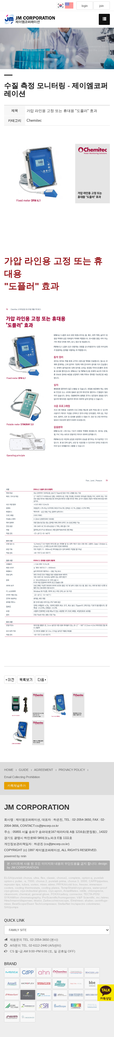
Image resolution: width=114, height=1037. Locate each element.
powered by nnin (15, 856)
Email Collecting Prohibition (22, 777)
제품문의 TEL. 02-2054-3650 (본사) (34, 939)
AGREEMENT (43, 769)
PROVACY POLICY (72, 769)
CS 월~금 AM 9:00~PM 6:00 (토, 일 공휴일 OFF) (42, 951)
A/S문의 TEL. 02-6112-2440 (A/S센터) (35, 945)
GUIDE (23, 769)
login (85, 5)
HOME (8, 769)
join (101, 5)
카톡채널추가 (16, 785)
